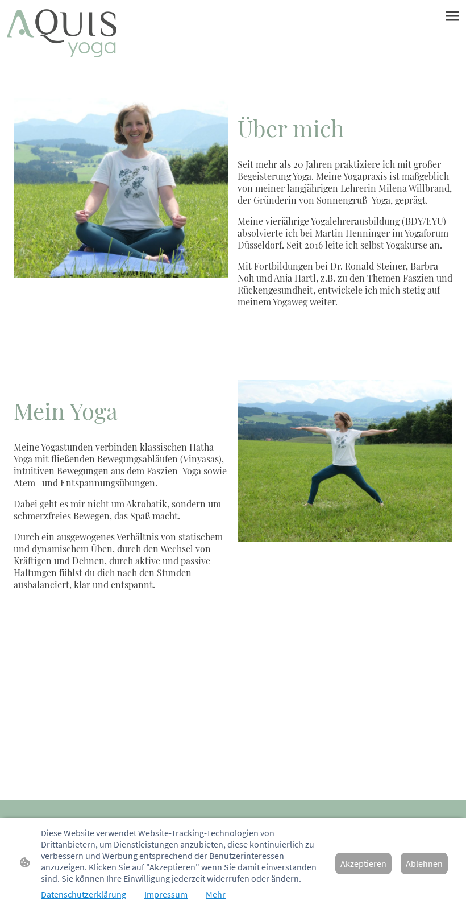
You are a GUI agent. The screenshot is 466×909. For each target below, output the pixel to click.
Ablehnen (424, 863)
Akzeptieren (363, 863)
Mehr (216, 894)
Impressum (166, 894)
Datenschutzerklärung (83, 894)
